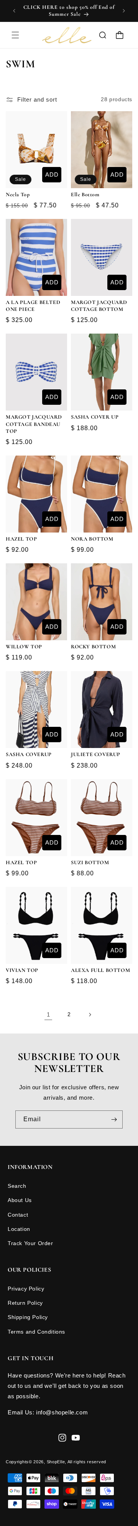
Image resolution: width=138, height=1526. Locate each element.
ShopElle (56, 1461)
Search (17, 1186)
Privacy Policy (26, 1289)
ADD (52, 174)
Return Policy (25, 1303)
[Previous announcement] (14, 10)
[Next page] (89, 1014)
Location (19, 1229)
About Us (20, 1200)
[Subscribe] (113, 1119)
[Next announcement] (123, 10)
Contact (18, 1215)
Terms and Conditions (36, 1332)
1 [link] (48, 1014)
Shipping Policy (28, 1317)
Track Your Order (30, 1243)
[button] (15, 35)
